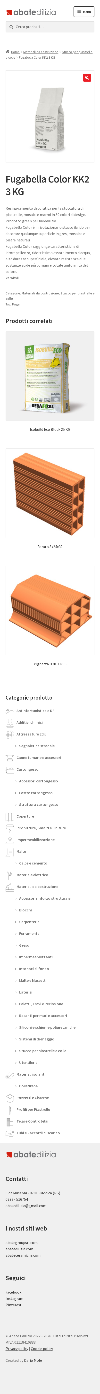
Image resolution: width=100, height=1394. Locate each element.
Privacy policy (17, 1348)
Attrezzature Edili (32, 734)
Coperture (25, 816)
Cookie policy (42, 1348)
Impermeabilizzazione (36, 839)
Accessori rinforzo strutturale (44, 898)
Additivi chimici (30, 722)
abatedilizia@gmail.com (26, 1205)
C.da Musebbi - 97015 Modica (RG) (33, 1192)
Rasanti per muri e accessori (43, 1015)
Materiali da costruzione (40, 52)
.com (37, 1255)
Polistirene (28, 1085)
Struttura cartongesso (38, 804)
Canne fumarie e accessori (39, 757)
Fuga (16, 304)
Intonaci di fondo (34, 968)
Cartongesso (28, 769)
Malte (21, 851)
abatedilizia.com (19, 1248)
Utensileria (28, 1062)
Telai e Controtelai (32, 1121)
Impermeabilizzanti (36, 956)
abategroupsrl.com (22, 1242)
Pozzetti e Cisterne (33, 1097)
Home (15, 52)
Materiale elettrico (32, 874)
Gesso (24, 945)
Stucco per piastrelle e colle (42, 1050)
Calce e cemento (33, 863)
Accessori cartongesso (38, 780)
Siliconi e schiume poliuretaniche (47, 1027)
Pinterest (14, 1304)
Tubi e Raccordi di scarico (38, 1132)
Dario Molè (33, 1360)
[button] (87, 78)
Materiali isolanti (31, 1074)
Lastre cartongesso (36, 792)
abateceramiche (19, 1255)
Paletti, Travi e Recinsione (41, 1003)
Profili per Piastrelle (33, 1109)
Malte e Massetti (33, 980)
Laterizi (25, 992)
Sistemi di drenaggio (36, 1039)
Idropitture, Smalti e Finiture (41, 827)
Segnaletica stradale (37, 745)
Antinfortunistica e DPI (36, 710)
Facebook (13, 1292)
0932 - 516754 (17, 1199)
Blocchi (25, 910)
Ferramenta (29, 933)
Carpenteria (29, 921)
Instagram (14, 1298)
